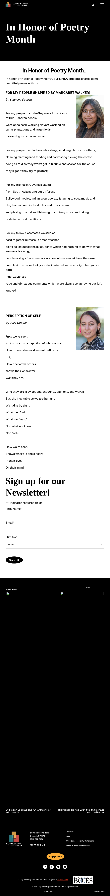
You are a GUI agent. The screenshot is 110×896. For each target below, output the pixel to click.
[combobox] (55, 545)
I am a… (11, 537)
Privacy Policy (49, 891)
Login (68, 836)
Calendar (69, 831)
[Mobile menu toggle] (102, 4)
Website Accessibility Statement (80, 841)
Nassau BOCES (62, 880)
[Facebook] (52, 867)
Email (10, 523)
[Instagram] (45, 867)
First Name (14, 509)
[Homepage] (16, 5)
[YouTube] (65, 867)
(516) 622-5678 (36, 839)
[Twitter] (58, 867)
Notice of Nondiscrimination (78, 846)
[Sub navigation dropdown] (93, 4)
